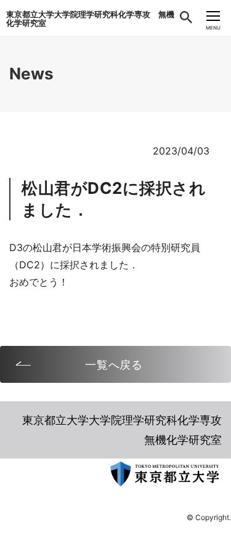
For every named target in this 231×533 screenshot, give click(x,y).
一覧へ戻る (114, 364)
